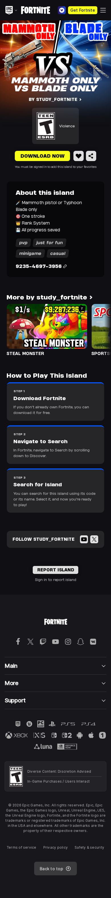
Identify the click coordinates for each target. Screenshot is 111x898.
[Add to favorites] (78, 156)
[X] (94, 539)
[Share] (91, 156)
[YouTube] (84, 539)
